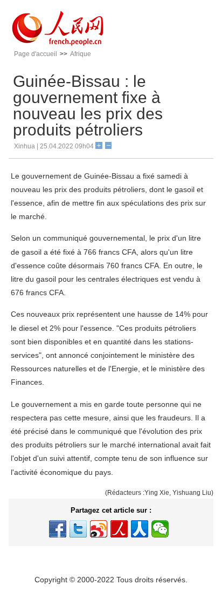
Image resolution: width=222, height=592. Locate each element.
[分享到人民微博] (119, 528)
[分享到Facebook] (57, 528)
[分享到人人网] (139, 528)
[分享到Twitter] (78, 528)
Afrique (80, 54)
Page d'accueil (35, 54)
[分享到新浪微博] (98, 528)
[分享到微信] (160, 528)
